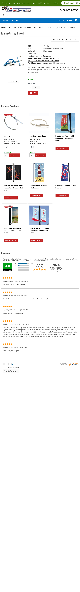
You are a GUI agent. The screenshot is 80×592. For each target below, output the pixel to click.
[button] (77, 3)
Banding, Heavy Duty (37, 136)
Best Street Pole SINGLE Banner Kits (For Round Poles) (64, 138)
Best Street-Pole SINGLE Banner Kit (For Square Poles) (13, 230)
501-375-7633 (70, 10)
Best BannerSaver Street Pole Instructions (43, 61)
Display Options (13, 368)
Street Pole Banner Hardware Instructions (43, 58)
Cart (73, 20)
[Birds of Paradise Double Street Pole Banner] (13, 172)
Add (34, 92)
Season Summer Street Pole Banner (38, 187)
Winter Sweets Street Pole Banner (65, 187)
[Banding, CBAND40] (13, 123)
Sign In (61, 20)
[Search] (3, 15)
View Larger (14, 81)
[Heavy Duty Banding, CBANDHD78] (39, 123)
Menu (15, 20)
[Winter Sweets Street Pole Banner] (65, 172)
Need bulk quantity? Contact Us (39, 56)
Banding (7, 136)
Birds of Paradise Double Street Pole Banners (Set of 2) (13, 188)
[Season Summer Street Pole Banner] (39, 172)
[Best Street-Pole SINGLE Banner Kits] (65, 123)
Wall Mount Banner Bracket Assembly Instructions (46, 63)
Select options (61, 148)
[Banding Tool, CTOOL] (13, 61)
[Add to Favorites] (18, 155)
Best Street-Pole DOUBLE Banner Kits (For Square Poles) (39, 230)
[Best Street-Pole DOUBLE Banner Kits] (39, 215)
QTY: (29, 87)
